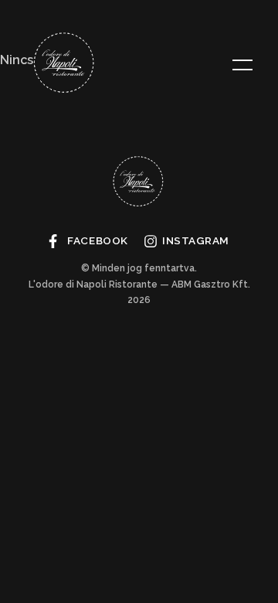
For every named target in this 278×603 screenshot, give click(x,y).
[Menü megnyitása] (242, 65)
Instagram (195, 240)
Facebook (97, 240)
